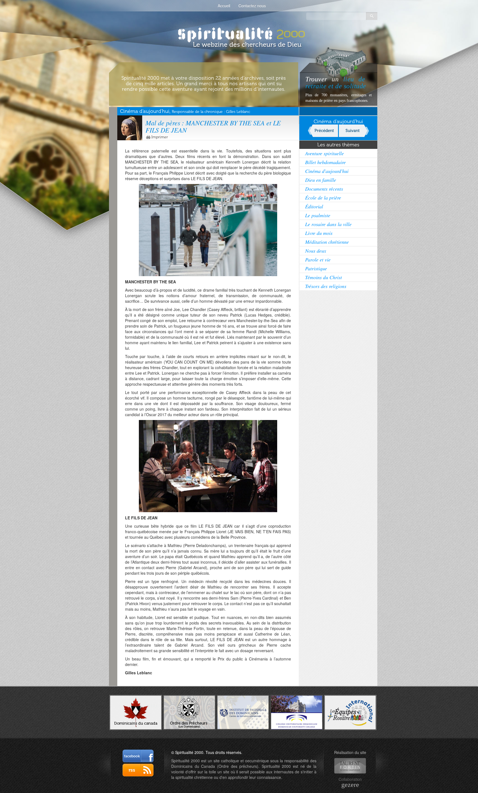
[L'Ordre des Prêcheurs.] (189, 712)
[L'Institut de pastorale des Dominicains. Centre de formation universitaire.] (243, 711)
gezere (350, 784)
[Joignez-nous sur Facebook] (138, 756)
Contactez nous (252, 5)
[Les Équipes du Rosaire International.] (350, 712)
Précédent (324, 130)
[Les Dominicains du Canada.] (135, 712)
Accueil (224, 5)
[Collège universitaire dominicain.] (296, 712)
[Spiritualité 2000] (239, 33)
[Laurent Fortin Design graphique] (350, 766)
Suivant (352, 130)
